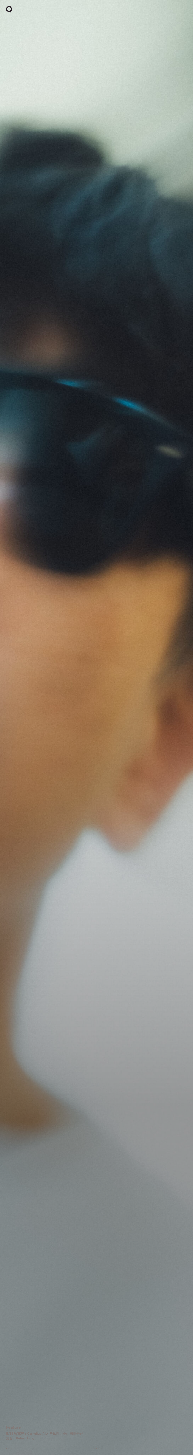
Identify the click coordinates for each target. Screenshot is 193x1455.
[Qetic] (9, 9)
